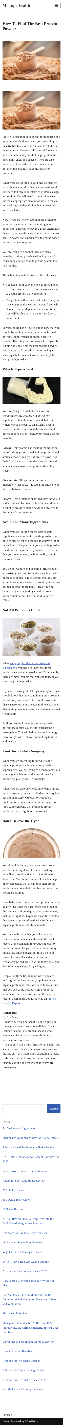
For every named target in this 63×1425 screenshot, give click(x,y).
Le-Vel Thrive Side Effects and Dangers (26, 1261)
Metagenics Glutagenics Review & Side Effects (31, 1137)
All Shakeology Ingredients (19, 1128)
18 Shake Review (13, 1209)
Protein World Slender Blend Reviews (25, 1171)
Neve (6, 1421)
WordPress (31, 1421)
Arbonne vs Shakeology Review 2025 (25, 1271)
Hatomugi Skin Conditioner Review (24, 1180)
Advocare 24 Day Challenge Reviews (25, 1233)
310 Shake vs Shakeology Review (23, 1389)
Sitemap (7, 1414)
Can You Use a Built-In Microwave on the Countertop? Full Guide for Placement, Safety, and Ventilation (30, 1299)
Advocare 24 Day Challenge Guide (23, 1370)
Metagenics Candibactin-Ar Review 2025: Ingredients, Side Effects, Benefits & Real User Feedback (30, 1327)
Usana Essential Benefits (17, 1351)
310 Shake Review (14, 1190)
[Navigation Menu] (56, 5)
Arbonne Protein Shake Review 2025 (24, 1380)
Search (53, 1108)
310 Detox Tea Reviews (17, 1199)
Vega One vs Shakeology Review (22, 1252)
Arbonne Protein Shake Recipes (21, 1360)
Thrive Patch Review (15, 1313)
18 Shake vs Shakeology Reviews (22, 1242)
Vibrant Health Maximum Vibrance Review (28, 1341)
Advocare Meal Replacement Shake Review (28, 1147)
